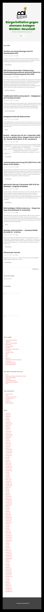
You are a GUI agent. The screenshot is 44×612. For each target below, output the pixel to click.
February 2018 (8, 479)
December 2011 (9, 588)
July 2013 (7, 561)
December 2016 (9, 499)
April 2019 (8, 460)
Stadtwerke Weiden (9, 403)
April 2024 (8, 426)
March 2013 (8, 567)
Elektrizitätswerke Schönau (11, 397)
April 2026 (8, 413)
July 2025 (7, 417)
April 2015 (8, 529)
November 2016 (9, 501)
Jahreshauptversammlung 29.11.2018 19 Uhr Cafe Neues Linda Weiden (22, 163)
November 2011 (9, 590)
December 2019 (9, 455)
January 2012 (8, 587)
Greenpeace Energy (9, 398)
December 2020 (9, 449)
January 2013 (8, 570)
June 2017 (8, 490)
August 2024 (8, 425)
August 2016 (8, 505)
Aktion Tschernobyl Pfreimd (11, 343)
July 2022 (7, 439)
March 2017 (8, 494)
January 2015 (8, 534)
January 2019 (8, 464)
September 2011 (9, 591)
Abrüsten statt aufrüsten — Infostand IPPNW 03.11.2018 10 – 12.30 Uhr (20, 231)
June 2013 (8, 562)
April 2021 (8, 446)
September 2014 (9, 540)
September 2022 (9, 436)
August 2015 (8, 523)
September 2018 (9, 470)
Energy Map (8, 350)
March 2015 (8, 531)
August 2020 (8, 454)
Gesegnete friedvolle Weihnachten (16, 117)
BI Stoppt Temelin (9, 346)
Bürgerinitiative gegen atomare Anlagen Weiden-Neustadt (22, 25)
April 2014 (8, 547)
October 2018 (8, 469)
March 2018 (8, 478)
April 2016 (8, 511)
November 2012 (9, 573)
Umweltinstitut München (11, 362)
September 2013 (9, 558)
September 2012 (9, 576)
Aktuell (6, 90)
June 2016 (8, 508)
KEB (6, 355)
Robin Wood (8, 358)
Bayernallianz (8, 344)
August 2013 (8, 559)
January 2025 (8, 422)
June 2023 (8, 429)
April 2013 (8, 565)
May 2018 (8, 475)
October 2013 (8, 556)
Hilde (17, 55)
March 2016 (8, 513)
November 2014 (9, 537)
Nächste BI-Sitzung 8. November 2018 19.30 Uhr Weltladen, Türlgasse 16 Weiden (21, 185)
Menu (21, 36)
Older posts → (35, 269)
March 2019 (8, 461)
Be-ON (7, 374)
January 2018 (8, 481)
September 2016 (9, 504)
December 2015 (9, 517)
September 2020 (9, 452)
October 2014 (8, 538)
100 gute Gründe (9, 394)
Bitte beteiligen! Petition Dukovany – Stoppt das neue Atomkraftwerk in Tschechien (21, 209)
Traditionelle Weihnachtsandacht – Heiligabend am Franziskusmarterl (21, 97)
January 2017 (8, 497)
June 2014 (8, 544)
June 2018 (8, 473)
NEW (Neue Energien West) (11, 380)
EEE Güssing (8, 379)
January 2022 (8, 443)
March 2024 (8, 428)
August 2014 (8, 541)
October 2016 (8, 502)
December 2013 (9, 553)
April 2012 (8, 582)
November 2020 (9, 451)
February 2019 (8, 463)
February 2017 (8, 496)
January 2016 (8, 516)
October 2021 (8, 445)
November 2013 (9, 555)
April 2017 (8, 493)
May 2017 (8, 491)
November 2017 (9, 484)
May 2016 (8, 510)
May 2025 (8, 419)
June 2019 (8, 457)
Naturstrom (8, 401)
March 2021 (8, 448)
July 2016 (7, 507)
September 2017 (9, 485)
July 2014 (7, 543)
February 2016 (8, 514)
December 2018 (9, 466)
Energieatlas (8, 347)
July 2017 (7, 488)
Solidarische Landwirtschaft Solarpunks (13, 359)
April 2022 (8, 440)
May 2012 (8, 581)
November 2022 (9, 434)
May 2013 (8, 564)
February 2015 (8, 532)
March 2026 (8, 414)
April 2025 (8, 420)
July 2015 (7, 525)
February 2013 (8, 568)
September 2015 (9, 522)
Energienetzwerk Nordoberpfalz (12, 349)
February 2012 (8, 585)
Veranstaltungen (8, 64)
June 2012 (8, 579)
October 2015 (8, 520)
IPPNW (7, 353)
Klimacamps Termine (11, 252)
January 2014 (8, 552)
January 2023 (8, 433)
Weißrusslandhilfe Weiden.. (11, 364)
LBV (6, 356)
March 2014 (8, 549)
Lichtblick (8, 400)
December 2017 (9, 482)
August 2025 (8, 416)
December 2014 (9, 535)
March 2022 (8, 442)
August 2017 (8, 487)
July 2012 (7, 578)
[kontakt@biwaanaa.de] (40, 4)
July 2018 (7, 472)
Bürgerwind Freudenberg (11, 377)
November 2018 (9, 467)
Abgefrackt (8, 341)
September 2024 (9, 423)
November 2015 (9, 519)
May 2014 (8, 546)
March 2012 (8, 584)
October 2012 (8, 575)
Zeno (7, 383)
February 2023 (8, 431)
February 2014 (8, 550)
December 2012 (9, 572)
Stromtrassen (8, 361)
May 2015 (8, 528)
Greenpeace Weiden (10, 352)
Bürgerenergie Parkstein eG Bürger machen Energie (16, 376)
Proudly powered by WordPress (22, 603)
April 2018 (8, 476)
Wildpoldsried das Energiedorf (12, 382)
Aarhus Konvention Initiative (11, 340)
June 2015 (8, 526)
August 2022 (8, 437)
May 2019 (8, 458)
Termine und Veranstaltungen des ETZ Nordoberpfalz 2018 (18, 52)
